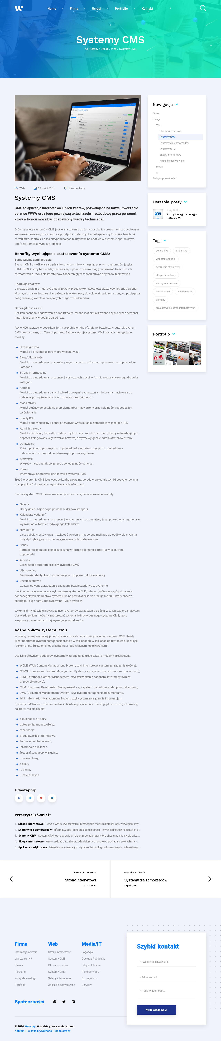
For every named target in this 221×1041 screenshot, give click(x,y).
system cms (185, 291)
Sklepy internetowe (31, 841)
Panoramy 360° (91, 971)
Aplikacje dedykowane (32, 847)
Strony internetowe (31, 824)
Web (114, 49)
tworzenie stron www (168, 267)
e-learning (181, 250)
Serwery (87, 984)
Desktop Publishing (93, 958)
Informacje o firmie (26, 952)
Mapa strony (62, 1031)
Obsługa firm (89, 978)
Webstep (30, 1026)
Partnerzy (20, 971)
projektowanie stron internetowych (175, 307)
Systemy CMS (56, 958)
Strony (94, 49)
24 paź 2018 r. (46, 188)
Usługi (96, 8)
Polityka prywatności (39, 1031)
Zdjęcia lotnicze (91, 965)
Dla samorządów (58, 965)
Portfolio (121, 8)
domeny (160, 299)
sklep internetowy (166, 275)
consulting (162, 250)
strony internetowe (166, 283)
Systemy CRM (27, 835)
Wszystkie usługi (25, 978)
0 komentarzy (77, 188)
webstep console (165, 258)
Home (51, 8)
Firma (74, 8)
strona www (163, 291)
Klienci (19, 965)
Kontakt (147, 8)
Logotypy (87, 952)
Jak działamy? (23, 958)
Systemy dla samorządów (35, 829)
